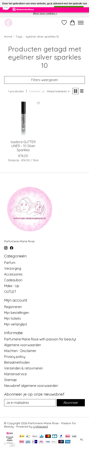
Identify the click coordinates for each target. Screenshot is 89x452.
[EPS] (41, 442)
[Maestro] (61, 442)
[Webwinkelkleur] (9, 446)
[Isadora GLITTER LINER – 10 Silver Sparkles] (23, 118)
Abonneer (70, 403)
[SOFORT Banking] (21, 442)
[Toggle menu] (81, 22)
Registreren (13, 307)
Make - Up (11, 286)
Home (8, 36)
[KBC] (41, 437)
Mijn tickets (12, 318)
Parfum (9, 263)
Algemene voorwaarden (22, 345)
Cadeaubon (13, 280)
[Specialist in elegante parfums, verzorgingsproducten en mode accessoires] (8, 22)
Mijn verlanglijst (15, 324)
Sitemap (10, 380)
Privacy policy (14, 357)
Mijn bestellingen (16, 313)
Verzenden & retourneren (23, 368)
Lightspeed (40, 426)
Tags (19, 36)
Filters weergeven (44, 80)
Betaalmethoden (17, 362)
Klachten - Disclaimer (20, 351)
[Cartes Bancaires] (54, 437)
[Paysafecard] (54, 442)
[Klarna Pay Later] (67, 437)
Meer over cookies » (45, 13)
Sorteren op (37, 91)
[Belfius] (34, 437)
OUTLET (10, 292)
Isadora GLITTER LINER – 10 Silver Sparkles (23, 146)
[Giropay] (34, 442)
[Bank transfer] (74, 437)
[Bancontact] (28, 437)
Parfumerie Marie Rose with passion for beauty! (40, 339)
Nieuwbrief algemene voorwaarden (31, 386)
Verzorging (12, 268)
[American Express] (67, 442)
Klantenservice (15, 374)
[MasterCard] (48, 437)
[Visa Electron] (28, 442)
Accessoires (13, 274)
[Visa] (48, 442)
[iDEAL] (21, 437)
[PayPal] (61, 437)
